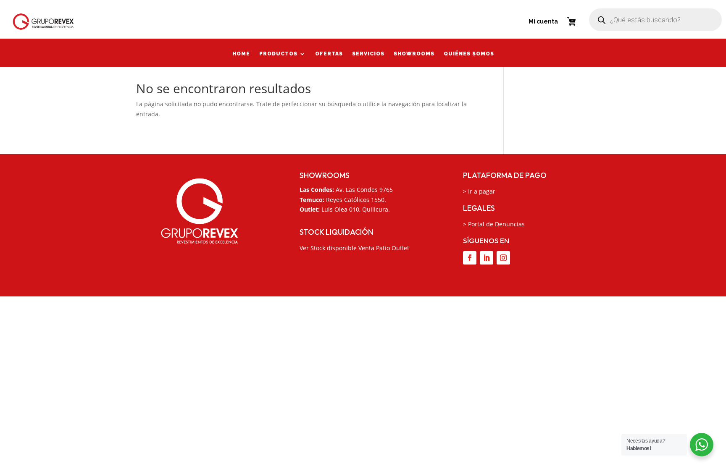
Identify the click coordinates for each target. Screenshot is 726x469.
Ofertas (329, 54)
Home (241, 54)
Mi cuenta (543, 21)
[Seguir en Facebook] (469, 258)
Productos (278, 54)
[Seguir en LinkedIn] (486, 258)
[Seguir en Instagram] (503, 258)
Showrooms (414, 54)
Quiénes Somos (469, 54)
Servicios (368, 54)
